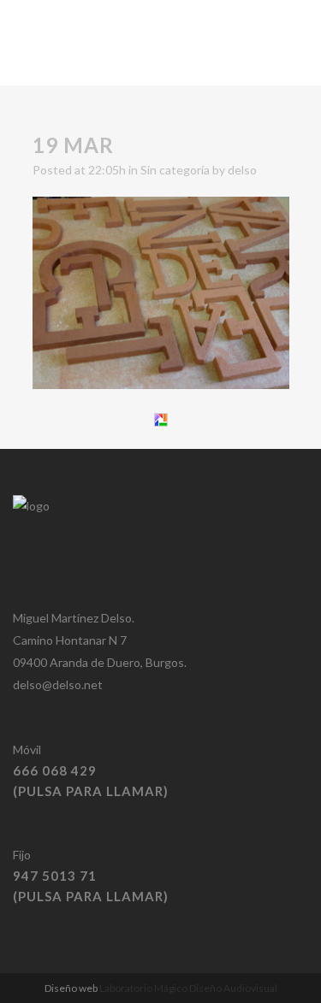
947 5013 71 (55, 875)
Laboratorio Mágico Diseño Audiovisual (188, 988)
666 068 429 (55, 770)
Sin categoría (175, 169)
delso (242, 169)
